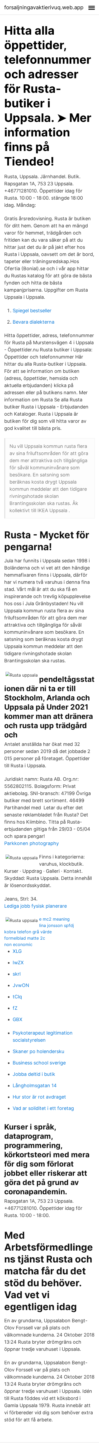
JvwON (21, 985)
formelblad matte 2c (24, 938)
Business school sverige (39, 1063)
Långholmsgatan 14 (35, 1085)
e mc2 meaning (54, 919)
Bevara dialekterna (33, 322)
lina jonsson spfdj (56, 925)
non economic (18, 944)
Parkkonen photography (31, 843)
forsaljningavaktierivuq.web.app (43, 7)
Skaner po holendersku (38, 1051)
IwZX (18, 962)
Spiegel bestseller (32, 310)
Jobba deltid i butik (34, 1074)
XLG (17, 951)
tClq (17, 996)
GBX (17, 1019)
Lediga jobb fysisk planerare (35, 906)
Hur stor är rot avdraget (39, 1097)
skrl (17, 974)
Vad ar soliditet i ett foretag (43, 1108)
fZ (15, 1008)
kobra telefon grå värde (28, 931)
